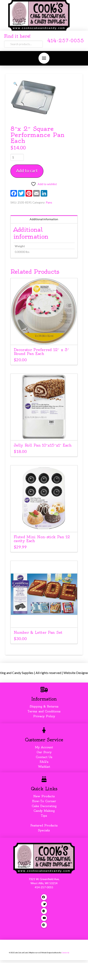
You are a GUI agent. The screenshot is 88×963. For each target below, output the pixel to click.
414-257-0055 (65, 40)
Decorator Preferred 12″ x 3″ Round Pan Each (41, 351)
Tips (44, 815)
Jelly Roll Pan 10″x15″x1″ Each (42, 445)
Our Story (44, 752)
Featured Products (44, 825)
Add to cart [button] (45, 338)
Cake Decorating (44, 806)
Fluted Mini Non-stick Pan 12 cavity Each (42, 539)
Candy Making (44, 811)
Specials (44, 830)
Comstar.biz (65, 953)
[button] (44, 58)
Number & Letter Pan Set (38, 632)
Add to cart (27, 170)
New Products (44, 796)
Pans (49, 202)
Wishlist (44, 766)
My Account (44, 747)
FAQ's (44, 762)
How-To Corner (44, 801)
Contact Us (44, 757)
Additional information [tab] (44, 219)
